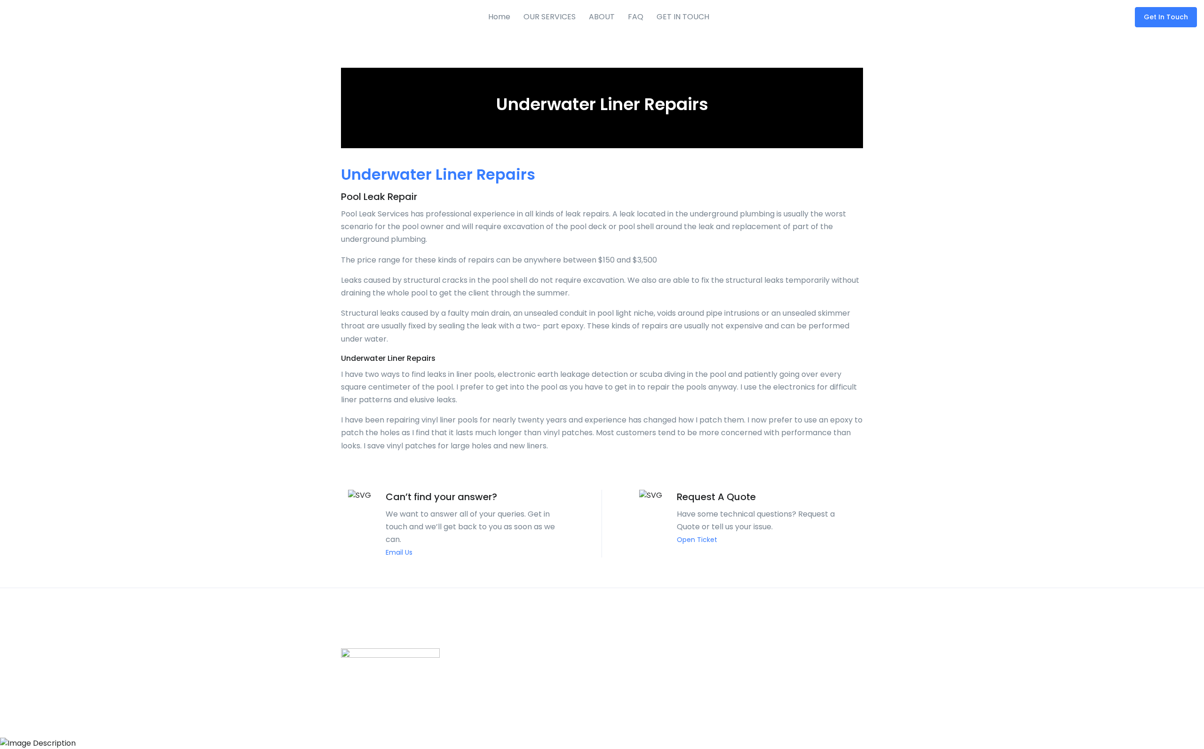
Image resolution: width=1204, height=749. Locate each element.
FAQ (635, 16)
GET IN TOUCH (683, 16)
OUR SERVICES (549, 16)
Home (499, 16)
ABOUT (602, 16)
